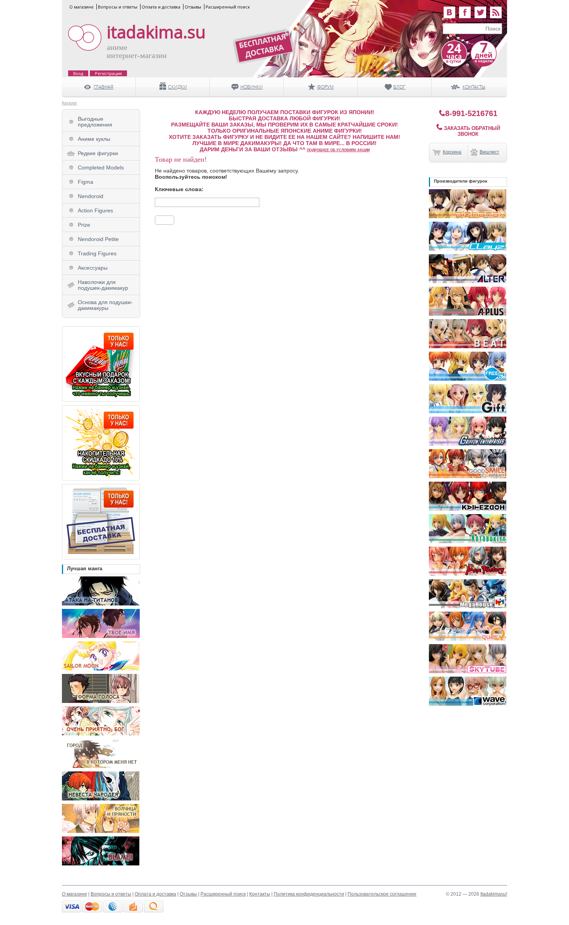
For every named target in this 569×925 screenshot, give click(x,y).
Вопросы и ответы (117, 7)
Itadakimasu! (493, 894)
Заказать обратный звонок (471, 131)
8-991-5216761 (471, 113)
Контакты (259, 894)
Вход (78, 73)
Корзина (452, 152)
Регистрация (108, 73)
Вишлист (489, 152)
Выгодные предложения (95, 122)
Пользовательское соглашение (382, 894)
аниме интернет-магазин (137, 51)
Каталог (69, 103)
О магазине (81, 7)
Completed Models (101, 167)
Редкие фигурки (98, 153)
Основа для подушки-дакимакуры (105, 305)
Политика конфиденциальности (309, 894)
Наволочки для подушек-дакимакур (103, 285)
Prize (84, 225)
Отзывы (193, 7)
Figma (85, 182)
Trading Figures (97, 253)
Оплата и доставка (161, 7)
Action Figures (95, 210)
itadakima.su (156, 32)
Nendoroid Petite (98, 239)
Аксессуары (93, 268)
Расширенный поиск (228, 7)
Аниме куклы (94, 139)
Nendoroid (90, 196)
